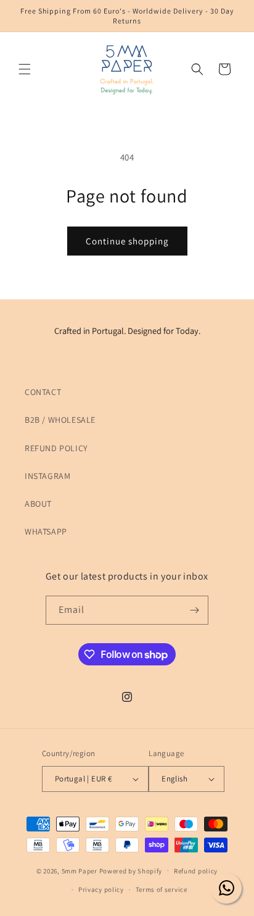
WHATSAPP (46, 531)
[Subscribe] (194, 610)
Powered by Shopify (131, 870)
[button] (24, 69)
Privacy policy (101, 889)
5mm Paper (79, 870)
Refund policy (196, 871)
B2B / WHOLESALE (60, 419)
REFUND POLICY (56, 448)
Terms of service (161, 889)
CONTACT (43, 392)
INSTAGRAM (47, 475)
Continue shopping (127, 241)
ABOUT (38, 503)
